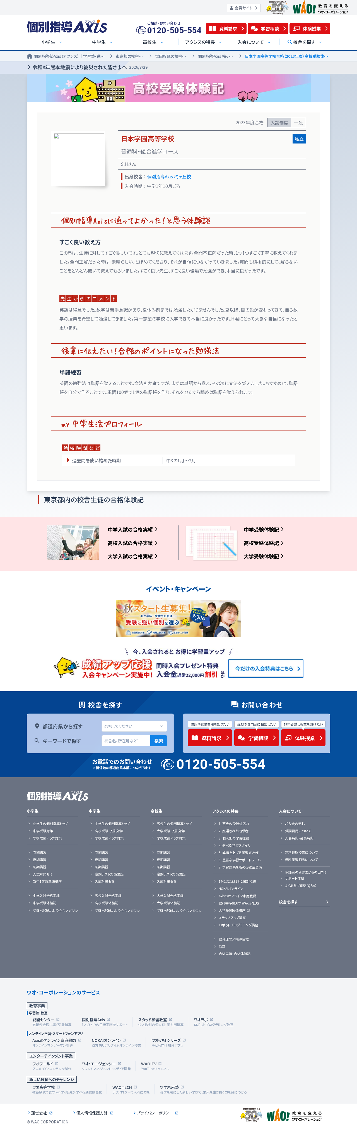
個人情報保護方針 (92, 1113)
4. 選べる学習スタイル (235, 845)
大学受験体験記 (261, 556)
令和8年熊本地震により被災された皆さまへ (90, 67)
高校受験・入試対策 (109, 831)
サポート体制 (294, 878)
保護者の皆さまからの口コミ (306, 872)
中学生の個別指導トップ (112, 823)
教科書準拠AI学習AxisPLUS (239, 903)
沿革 (222, 946)
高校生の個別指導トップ (174, 823)
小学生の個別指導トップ (50, 823)
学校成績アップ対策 (47, 838)
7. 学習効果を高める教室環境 (240, 867)
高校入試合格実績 (108, 895)
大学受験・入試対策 (171, 831)
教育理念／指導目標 (234, 939)
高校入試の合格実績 (130, 542)
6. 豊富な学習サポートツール (240, 860)
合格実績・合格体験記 (234, 953)
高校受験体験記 (261, 542)
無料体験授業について (301, 852)
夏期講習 (39, 859)
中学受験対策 (43, 831)
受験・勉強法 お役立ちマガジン (55, 910)
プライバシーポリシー (155, 1113)
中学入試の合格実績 (130, 529)
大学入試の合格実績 (130, 556)
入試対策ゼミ (42, 874)
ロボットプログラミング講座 (238, 925)
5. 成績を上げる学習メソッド (239, 852)
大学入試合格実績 (170, 895)
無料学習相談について (301, 859)
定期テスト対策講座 (109, 874)
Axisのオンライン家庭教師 (237, 896)
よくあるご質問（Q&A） (301, 885)
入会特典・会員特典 (299, 838)
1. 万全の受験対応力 (234, 823)
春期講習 (39, 852)
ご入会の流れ (295, 823)
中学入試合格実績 (46, 895)
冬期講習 (39, 867)
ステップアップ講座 (232, 917)
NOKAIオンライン (231, 888)
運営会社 (39, 1113)
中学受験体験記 (261, 529)
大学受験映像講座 (232, 910)
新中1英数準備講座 (47, 881)
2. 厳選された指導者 (234, 831)
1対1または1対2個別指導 (237, 881)
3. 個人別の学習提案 (234, 838)
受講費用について (298, 831)
